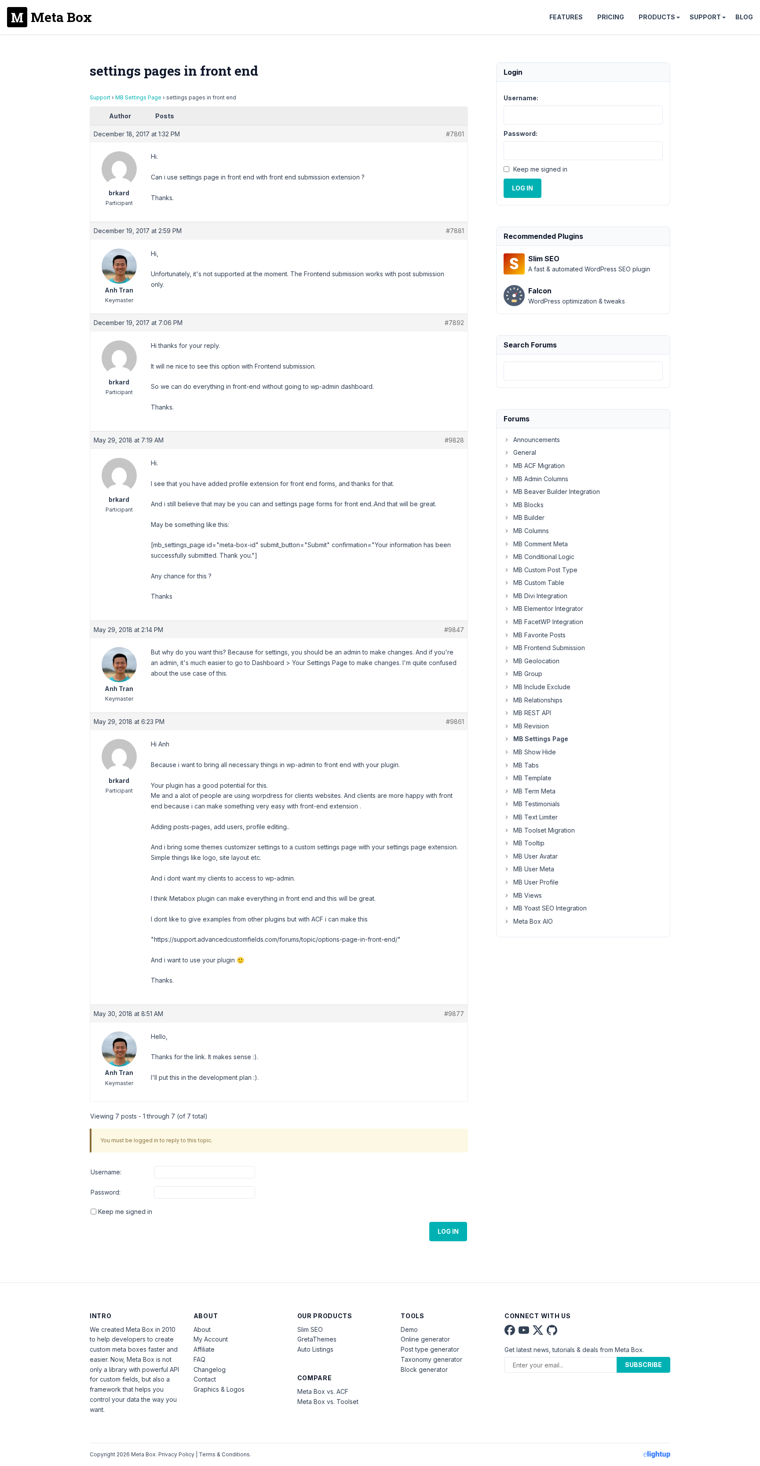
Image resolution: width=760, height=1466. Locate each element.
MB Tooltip (528, 843)
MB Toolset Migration (544, 830)
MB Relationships (538, 700)
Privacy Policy (176, 1454)
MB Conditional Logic (543, 556)
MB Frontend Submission (549, 647)
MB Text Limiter (535, 817)
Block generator (424, 1369)
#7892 (454, 322)
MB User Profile (536, 882)
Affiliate (204, 1349)
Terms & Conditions (224, 1454)
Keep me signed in (125, 1211)
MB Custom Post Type (545, 570)
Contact (205, 1379)
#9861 (455, 721)
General (524, 452)
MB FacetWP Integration (548, 621)
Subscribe (643, 1364)
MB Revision (531, 726)
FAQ (199, 1359)
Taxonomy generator (431, 1359)
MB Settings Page (138, 97)
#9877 (454, 1013)
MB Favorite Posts (539, 635)
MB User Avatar (535, 856)
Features (566, 17)
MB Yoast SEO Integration (550, 908)
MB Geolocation (536, 661)
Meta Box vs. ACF (322, 1391)
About (202, 1329)
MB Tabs (526, 765)
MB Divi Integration (540, 596)
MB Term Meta (534, 791)
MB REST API (532, 713)
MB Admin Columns (540, 479)
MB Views (527, 895)
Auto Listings (315, 1349)
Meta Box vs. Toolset (327, 1401)
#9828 (454, 440)
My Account (211, 1339)
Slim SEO (310, 1329)
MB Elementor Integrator (548, 608)
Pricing (610, 17)
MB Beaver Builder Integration (556, 491)
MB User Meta (533, 869)
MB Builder (528, 517)
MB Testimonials (536, 804)
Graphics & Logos (219, 1389)
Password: (106, 1192)
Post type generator (430, 1349)
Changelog (210, 1369)
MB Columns (531, 530)
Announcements (536, 439)
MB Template (532, 778)
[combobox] (583, 371)
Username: (106, 1172)
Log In (448, 1231)
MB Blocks (528, 504)
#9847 (454, 629)
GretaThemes (316, 1339)
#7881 (455, 230)
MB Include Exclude (541, 687)
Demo (409, 1329)
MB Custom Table (538, 582)
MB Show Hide (534, 752)
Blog (744, 17)
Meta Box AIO (533, 921)
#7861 (455, 134)
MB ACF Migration (539, 465)
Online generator (425, 1339)
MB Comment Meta (540, 544)
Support (705, 17)
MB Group (527, 673)
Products (657, 17)
